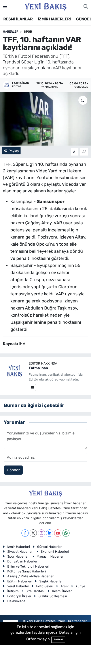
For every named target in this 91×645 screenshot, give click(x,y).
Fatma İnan (38, 368)
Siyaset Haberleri (20, 552)
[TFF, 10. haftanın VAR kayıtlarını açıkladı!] (45, 119)
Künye (80, 586)
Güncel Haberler (49, 547)
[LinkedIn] (49, 533)
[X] (33, 533)
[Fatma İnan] (14, 371)
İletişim (13, 591)
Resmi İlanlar (62, 591)
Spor (28, 32)
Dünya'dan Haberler (22, 561)
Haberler (10, 32)
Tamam (58, 639)
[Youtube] (57, 533)
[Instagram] (41, 533)
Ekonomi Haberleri (55, 552)
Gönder (13, 470)
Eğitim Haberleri (19, 581)
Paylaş (14, 151)
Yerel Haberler (18, 586)
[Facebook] (25, 533)
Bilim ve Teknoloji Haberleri (28, 566)
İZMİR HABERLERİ (54, 19)
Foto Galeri (44, 586)
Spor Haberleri (18, 556)
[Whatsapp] (66, 533)
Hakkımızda (16, 601)
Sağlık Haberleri (51, 581)
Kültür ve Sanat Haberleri (26, 571)
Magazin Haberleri (50, 556)
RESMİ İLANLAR (17, 19)
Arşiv (64, 586)
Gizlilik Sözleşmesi (52, 596)
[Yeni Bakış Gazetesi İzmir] (45, 6)
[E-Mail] (32, 387)
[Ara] (85, 7)
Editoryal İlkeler (19, 596)
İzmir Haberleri (18, 547)
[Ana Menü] (5, 6)
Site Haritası (35, 591)
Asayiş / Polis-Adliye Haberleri (31, 576)
